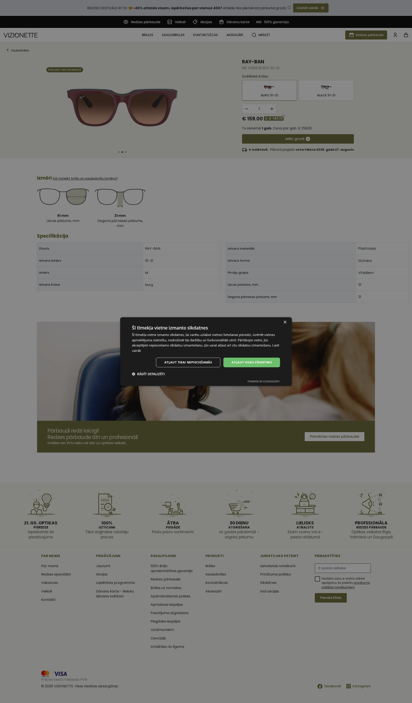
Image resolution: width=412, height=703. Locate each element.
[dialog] (206, 351)
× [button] (284, 322)
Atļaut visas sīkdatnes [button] (252, 362)
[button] (148, 374)
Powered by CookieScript (264, 381)
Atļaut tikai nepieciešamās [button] (188, 362)
